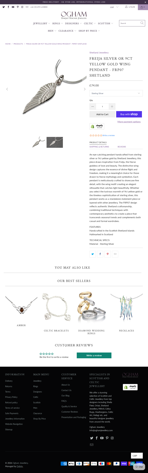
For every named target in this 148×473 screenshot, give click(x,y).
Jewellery (40, 23)
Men (51, 30)
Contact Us (66, 390)
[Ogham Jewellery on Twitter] (3, 7)
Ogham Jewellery (20, 463)
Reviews (122, 147)
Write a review (94, 355)
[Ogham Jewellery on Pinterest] (17, 7)
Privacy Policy (11, 397)
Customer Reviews (69, 412)
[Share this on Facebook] (100, 254)
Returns (8, 386)
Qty (91, 100)
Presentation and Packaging (73, 417)
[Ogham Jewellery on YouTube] (13, 7)
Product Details (98, 142)
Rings (56, 23)
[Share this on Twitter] (92, 254)
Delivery (8, 381)
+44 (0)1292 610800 (39, 7)
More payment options (129, 121)
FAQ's (64, 401)
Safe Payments (11, 413)
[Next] (84, 89)
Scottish (104, 23)
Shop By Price (88, 30)
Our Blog (65, 395)
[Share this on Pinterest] (107, 254)
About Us (65, 385)
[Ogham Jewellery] (74, 16)
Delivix (20, 466)
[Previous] (7, 89)
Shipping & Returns (99, 147)
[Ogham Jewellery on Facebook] (8, 7)
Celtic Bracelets (56, 310)
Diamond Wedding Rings (91, 312)
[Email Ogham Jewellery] (27, 7)
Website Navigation (14, 424)
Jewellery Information (15, 418)
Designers (72, 23)
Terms (7, 391)
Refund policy (11, 402)
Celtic (89, 23)
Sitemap (8, 429)
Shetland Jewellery (99, 52)
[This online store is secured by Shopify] (96, 128)
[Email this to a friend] (115, 254)
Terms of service (12, 408)
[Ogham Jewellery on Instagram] (22, 7)
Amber (21, 308)
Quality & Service (69, 406)
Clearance (66, 30)
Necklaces (127, 310)
